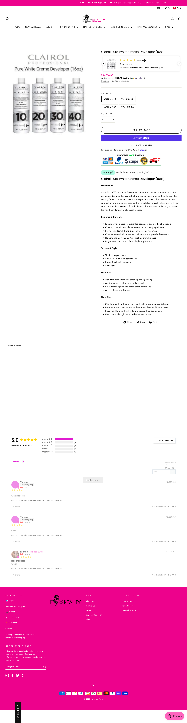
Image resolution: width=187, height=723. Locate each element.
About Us (90, 601)
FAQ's (88, 610)
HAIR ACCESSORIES (147, 26)
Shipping (105, 80)
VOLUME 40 (110, 107)
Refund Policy (127, 605)
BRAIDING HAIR (68, 26)
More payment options (141, 144)
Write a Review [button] (166, 440)
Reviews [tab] (17, 461)
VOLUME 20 (127, 107)
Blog (88, 619)
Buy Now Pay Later (94, 614)
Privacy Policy (128, 601)
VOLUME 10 (110, 99)
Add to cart (26, 413)
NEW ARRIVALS (33, 26)
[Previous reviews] (103, 64)
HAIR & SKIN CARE (120, 26)
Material (106, 93)
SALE (168, 26)
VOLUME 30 (127, 99)
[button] (141, 63)
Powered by (170, 465)
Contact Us (90, 605)
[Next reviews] (179, 64)
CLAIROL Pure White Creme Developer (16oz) (30, 500)
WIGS (49, 26)
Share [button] (17, 507)
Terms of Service (129, 610)
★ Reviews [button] (18, 712)
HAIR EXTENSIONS (93, 26)
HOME (17, 26)
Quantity (107, 114)
